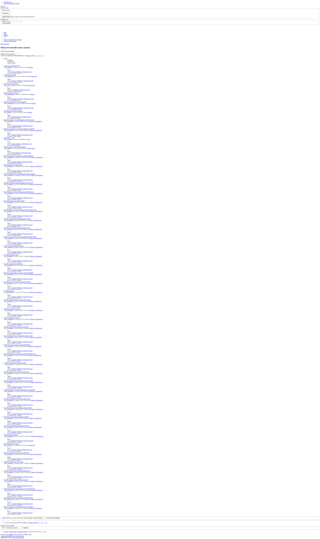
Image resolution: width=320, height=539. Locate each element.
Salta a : (4, 527)
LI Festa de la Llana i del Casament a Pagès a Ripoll (17, 408)
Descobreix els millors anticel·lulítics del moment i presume (19, 174)
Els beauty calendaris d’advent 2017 (13, 264)
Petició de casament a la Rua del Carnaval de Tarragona (18, 507)
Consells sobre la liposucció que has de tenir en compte (18, 381)
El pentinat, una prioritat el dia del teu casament (16, 417)
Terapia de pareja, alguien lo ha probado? (15, 147)
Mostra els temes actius (10, 41)
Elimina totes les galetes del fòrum (18, 531)
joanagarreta (11, 94)
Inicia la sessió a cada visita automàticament (22, 16)
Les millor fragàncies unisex (11, 255)
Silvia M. (10, 445)
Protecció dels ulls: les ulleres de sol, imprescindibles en (18, 156)
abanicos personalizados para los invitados (15, 102)
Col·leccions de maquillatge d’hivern (13, 246)
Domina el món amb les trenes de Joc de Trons (16, 327)
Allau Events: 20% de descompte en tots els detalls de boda (19, 489)
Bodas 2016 (33, 76)
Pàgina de (30, 55)
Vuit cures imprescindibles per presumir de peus (16, 426)
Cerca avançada (6, 23)
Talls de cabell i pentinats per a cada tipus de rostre (17, 300)
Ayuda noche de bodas (10, 75)
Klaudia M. (11, 436)
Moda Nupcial (31, 85)
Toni (9, 85)
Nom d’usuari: (6, 10)
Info (29, 139)
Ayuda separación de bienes (11, 93)
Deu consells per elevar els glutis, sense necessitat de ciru (19, 192)
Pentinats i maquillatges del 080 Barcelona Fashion (17, 219)
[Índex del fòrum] (19, 29)
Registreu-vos (7, 2)
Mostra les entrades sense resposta (13, 39)
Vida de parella (31, 148)
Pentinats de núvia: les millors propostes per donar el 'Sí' (18, 183)
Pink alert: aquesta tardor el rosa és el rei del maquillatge (18, 273)
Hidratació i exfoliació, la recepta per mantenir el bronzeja (19, 129)
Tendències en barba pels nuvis (12, 309)
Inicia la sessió (8, 3)
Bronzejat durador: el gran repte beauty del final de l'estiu (19, 120)
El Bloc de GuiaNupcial (35, 121)
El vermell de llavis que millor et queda (14, 201)
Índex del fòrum (5, 44)
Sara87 (9, 112)
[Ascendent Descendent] (53, 518)
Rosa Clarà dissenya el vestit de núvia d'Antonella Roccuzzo (20, 354)
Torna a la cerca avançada (7, 51)
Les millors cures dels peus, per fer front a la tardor (17, 282)
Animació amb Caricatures (11, 435)
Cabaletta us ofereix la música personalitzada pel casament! (19, 390)
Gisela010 (10, 121)
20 (43, 55)
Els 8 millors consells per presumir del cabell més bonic (18, 498)
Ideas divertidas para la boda (11, 444)
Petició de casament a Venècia (12, 318)
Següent (4, 518)
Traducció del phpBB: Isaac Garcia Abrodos (12, 536)
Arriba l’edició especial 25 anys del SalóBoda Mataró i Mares (20, 237)
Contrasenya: (5, 13)
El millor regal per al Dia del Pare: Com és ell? (16, 480)
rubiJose (10, 67)
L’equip (6, 531)
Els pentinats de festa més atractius (13, 165)
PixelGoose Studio (19, 537)
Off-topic (30, 67)
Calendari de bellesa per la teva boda (13, 462)
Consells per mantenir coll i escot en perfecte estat (17, 399)
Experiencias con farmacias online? (13, 111)
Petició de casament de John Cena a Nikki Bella (16, 453)
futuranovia (11, 76)
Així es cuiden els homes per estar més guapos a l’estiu (18, 336)
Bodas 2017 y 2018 (9, 138)
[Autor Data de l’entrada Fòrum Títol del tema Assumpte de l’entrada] (40, 518)
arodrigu (10, 139)
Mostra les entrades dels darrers (15, 518)
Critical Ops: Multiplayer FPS (12, 66)
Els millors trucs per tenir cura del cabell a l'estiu (16, 372)
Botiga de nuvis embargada (11, 84)
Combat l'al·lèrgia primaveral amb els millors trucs (17, 471)
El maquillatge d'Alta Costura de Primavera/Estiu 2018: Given (20, 210)
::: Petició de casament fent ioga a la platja (15, 363)
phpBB (10, 534)
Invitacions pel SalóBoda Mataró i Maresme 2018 (17, 228)
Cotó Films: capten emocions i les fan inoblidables (17, 345)
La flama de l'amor (9, 291)
